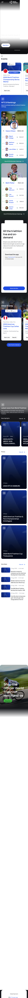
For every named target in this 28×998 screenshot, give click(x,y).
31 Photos (5, 479)
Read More (5, 45)
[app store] (9, 262)
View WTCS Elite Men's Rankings (13, 161)
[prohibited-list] (14, 642)
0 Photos (5, 510)
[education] (14, 367)
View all (21, 415)
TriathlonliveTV (11, 257)
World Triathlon (14, 2)
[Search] (25, 2)
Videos (11, 432)
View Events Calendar (14, 349)
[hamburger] (2, 2)
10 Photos (5, 547)
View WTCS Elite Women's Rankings (13, 214)
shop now (7, 697)
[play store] (18, 262)
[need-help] (14, 615)
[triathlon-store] (13, 672)
